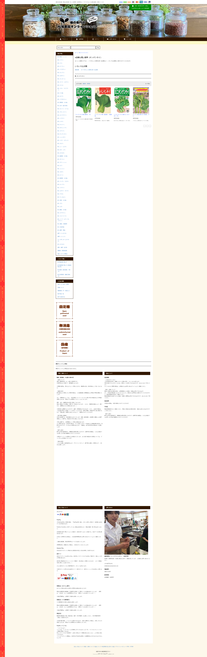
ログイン (97, 39)
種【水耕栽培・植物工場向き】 (64, 275)
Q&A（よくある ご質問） (64, 284)
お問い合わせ (112, 39)
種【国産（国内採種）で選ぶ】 (64, 270)
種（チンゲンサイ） (84, 52)
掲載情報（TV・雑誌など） (64, 290)
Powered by (95, 654)
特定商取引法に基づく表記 (108, 646)
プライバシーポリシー (121, 646)
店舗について (61, 287)
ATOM (131, 646)
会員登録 (81, 39)
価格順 (84, 83)
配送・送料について (89, 646)
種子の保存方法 (61, 296)
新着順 (88, 83)
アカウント (65, 39)
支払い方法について (78, 646)
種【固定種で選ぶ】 (62, 262)
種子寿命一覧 (61, 293)
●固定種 (77, 69)
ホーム (76, 52)
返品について (98, 646)
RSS (128, 646)
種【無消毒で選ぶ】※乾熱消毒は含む (64, 266)
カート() (128, 39)
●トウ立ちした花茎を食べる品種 (89, 69)
